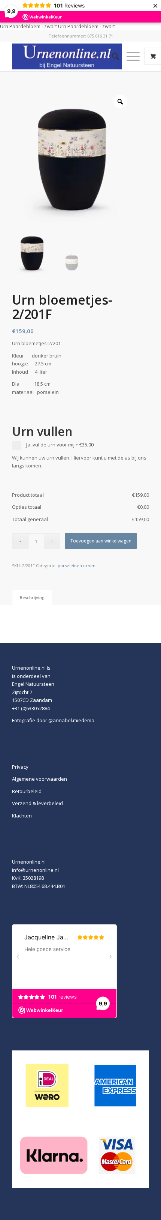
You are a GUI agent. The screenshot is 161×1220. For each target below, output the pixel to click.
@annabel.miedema (71, 720)
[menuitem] (111, 56)
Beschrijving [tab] (32, 597)
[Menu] (129, 56)
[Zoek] (111, 56)
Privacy (20, 766)
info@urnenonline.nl (35, 870)
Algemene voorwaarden (39, 778)
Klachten (22, 815)
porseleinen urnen (76, 565)
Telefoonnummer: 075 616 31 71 (80, 36)
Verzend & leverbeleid (37, 803)
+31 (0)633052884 (31, 708)
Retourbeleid (27, 791)
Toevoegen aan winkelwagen (100, 541)
